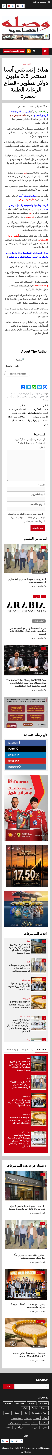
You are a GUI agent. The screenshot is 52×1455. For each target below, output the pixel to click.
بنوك (28, 999)
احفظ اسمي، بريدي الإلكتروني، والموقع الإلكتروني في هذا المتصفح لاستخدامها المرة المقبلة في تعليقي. (26, 517)
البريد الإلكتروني (37, 494)
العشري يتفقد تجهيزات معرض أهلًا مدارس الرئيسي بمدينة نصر (19, 950)
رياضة (28, 1418)
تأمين (37, 1418)
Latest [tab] (40, 1049)
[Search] (34, 51)
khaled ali (11, 366)
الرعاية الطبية (24, 394)
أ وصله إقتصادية (37, 394)
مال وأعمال (19, 1427)
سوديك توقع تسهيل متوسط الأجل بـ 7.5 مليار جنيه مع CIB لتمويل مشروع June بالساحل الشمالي (18, 1008)
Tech (34, 1408)
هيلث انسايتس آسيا (17, 115)
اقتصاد (7, 1413)
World (25, 1408)
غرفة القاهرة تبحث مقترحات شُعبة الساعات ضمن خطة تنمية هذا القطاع (17, 413)
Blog (26, 1435)
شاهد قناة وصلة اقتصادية (14, 51)
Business (43, 1403)
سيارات (44, 1422)
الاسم (41, 484)
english (32, 1403)
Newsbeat (20, 1403)
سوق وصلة (26, 963)
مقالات (8, 1427)
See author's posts (17, 373)
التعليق (41, 447)
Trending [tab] (11, 1049)
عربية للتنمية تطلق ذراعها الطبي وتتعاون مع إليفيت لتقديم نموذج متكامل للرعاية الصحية (27, 631)
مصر (14, 397)
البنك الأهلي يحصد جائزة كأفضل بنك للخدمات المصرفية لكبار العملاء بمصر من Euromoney (19, 1030)
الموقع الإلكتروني (37, 504)
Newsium (45, 1448)
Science (8, 1403)
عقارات (36, 597)
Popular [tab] (26, 1049)
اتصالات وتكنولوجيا (39, 1413)
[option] (26, 950)
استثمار (17, 1413)
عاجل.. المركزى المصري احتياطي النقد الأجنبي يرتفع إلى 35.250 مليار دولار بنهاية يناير (37, 415)
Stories (44, 1408)
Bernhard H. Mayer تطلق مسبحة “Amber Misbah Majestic (19, 987)
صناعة (26, 1422)
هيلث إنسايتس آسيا (27, 195)
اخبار (29, 64)
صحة (24, 64)
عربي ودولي (14, 1422)
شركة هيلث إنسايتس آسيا (28, 397)
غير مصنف (32, 1427)
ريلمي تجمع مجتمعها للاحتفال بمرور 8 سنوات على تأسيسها (19, 969)
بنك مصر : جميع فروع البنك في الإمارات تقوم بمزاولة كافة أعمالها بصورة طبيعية (19, 1065)
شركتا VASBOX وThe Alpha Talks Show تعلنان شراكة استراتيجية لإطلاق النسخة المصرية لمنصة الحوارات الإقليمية (26, 683)
